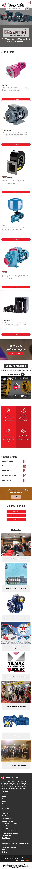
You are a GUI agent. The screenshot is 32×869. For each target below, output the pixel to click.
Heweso (27, 860)
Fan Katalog (5, 828)
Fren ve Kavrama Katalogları (9, 831)
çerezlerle (19, 866)
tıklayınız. (18, 867)
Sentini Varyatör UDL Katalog (10, 833)
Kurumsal (4, 794)
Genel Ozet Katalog (7, 819)
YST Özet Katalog (6, 835)
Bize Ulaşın (16, 497)
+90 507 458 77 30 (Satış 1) (10, 847)
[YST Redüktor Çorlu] (14, 5)
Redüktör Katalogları (7, 821)
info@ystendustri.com (9, 850)
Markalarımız (5, 808)
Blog (3, 803)
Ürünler (4, 796)
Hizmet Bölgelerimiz (7, 806)
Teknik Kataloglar (6, 799)
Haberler (4, 801)
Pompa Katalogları (7, 826)
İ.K (2, 811)
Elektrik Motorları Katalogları (9, 823)
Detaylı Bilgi (16, 99)
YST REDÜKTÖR (16, 354)
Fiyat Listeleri (5, 813)
